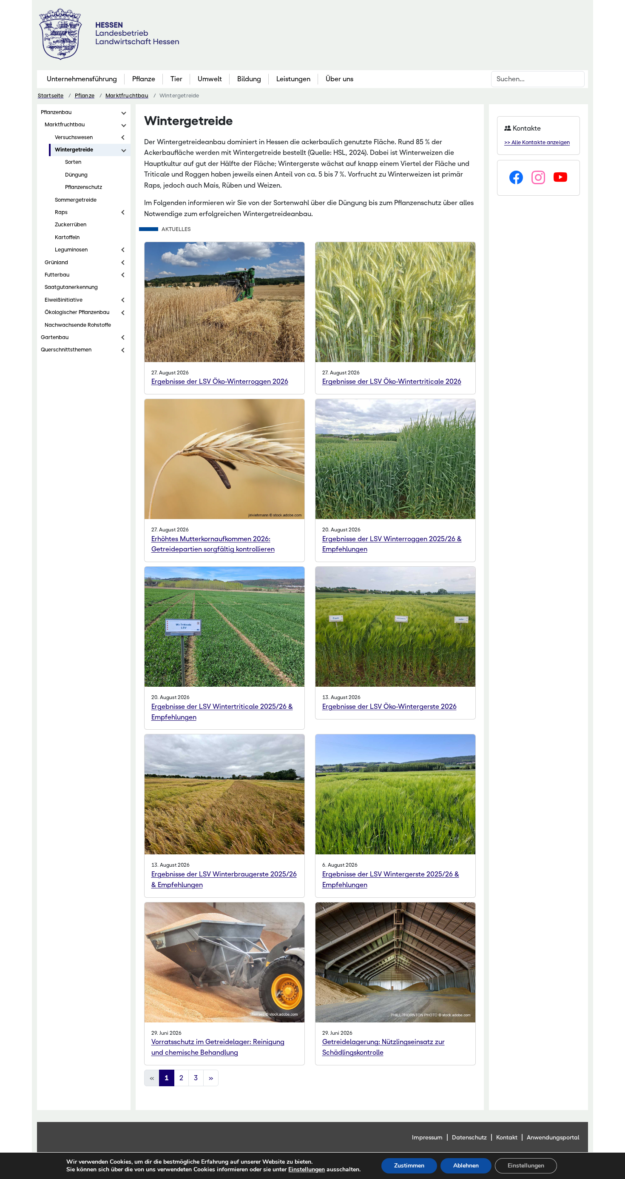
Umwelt (210, 79)
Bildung (249, 79)
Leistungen (293, 79)
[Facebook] (516, 177)
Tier (176, 79)
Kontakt (506, 1137)
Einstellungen (306, 1169)
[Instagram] (538, 177)
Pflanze (143, 79)
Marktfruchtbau (126, 95)
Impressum (427, 1137)
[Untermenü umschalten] (123, 112)
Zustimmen (409, 1166)
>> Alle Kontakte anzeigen (537, 142)
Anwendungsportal (553, 1137)
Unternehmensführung (82, 79)
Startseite (51, 95)
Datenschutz (469, 1137)
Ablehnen (466, 1166)
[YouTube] (560, 177)
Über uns (339, 79)
